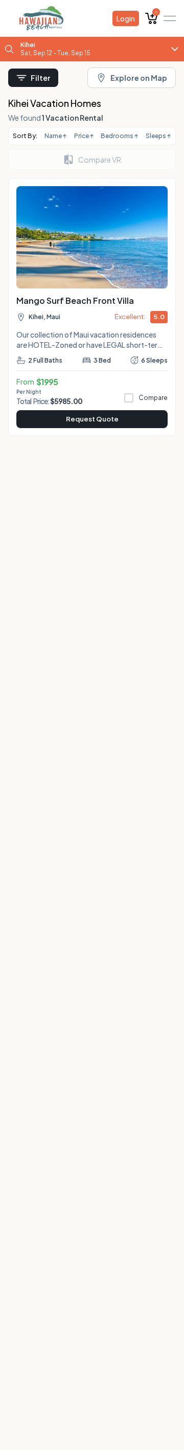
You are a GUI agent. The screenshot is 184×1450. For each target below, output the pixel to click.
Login (126, 18)
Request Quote (92, 419)
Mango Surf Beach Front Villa (75, 300)
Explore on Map (138, 77)
